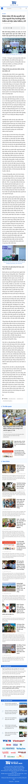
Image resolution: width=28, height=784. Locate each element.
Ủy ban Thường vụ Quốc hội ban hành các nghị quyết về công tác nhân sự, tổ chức (11, 712)
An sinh (4, 13)
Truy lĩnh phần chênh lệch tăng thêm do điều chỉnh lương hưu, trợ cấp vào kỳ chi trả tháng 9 (19, 453)
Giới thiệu (17, 781)
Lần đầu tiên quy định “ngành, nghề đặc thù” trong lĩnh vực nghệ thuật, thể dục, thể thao (13, 687)
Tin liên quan (7, 406)
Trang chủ (11, 781)
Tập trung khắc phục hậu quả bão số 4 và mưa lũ (13, 669)
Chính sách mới (7, 666)
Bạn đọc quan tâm (8, 700)
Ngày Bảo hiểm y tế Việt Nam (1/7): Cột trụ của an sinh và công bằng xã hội (19, 443)
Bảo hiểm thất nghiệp (7, 400)
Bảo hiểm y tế (20, 398)
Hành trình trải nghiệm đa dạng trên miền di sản (10, 718)
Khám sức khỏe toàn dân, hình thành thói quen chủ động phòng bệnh (11, 734)
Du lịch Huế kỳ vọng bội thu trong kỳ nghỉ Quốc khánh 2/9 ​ (11, 704)
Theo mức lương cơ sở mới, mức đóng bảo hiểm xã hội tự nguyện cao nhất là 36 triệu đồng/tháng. (13, 436)
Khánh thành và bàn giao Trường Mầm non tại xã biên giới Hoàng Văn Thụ (11, 726)
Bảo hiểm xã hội (12, 398)
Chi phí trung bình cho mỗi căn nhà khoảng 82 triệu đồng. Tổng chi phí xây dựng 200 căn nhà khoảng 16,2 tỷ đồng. (13, 620)
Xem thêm (6, 461)
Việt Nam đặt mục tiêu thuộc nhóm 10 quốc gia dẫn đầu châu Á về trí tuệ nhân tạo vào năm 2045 (13, 677)
